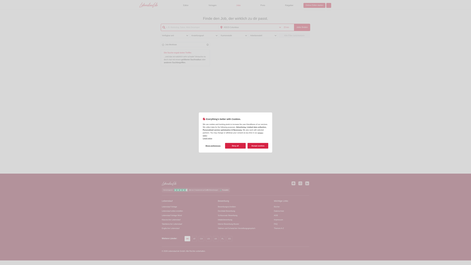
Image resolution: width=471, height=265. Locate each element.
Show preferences (213, 146)
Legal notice (207, 138)
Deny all (235, 146)
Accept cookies (257, 146)
